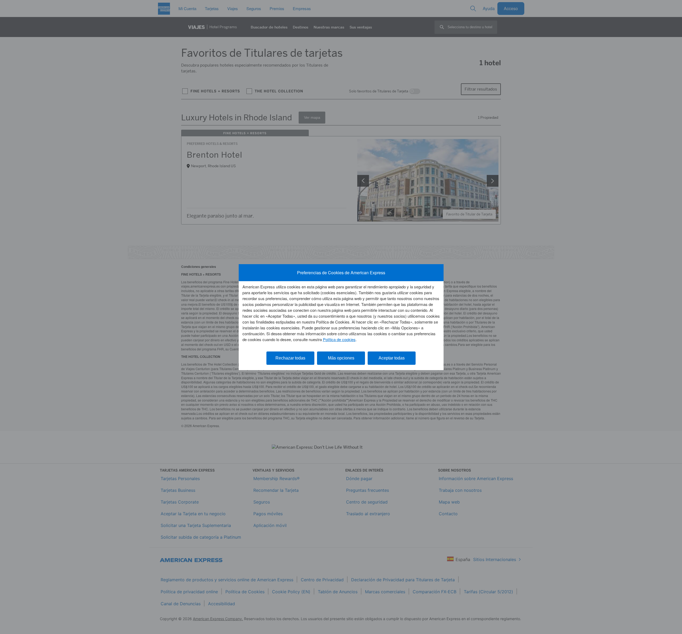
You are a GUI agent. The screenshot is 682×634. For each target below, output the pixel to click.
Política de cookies (339, 339)
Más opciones (341, 358)
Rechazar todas (290, 358)
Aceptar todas (392, 358)
